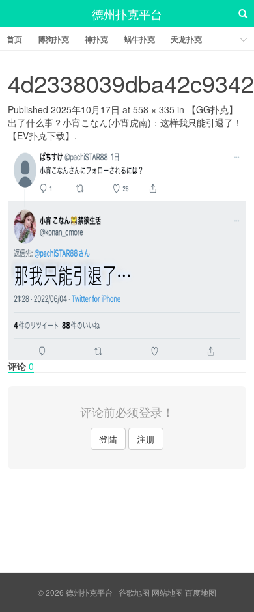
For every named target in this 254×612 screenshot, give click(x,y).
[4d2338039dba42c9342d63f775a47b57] (127, 249)
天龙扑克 (186, 39)
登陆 (108, 438)
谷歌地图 (134, 592)
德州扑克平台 (127, 13)
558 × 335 (154, 109)
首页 (14, 39)
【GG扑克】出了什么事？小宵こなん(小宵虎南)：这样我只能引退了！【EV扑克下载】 (125, 122)
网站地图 (167, 592)
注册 (146, 438)
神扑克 (96, 39)
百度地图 (200, 592)
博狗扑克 (53, 39)
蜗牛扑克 (139, 39)
